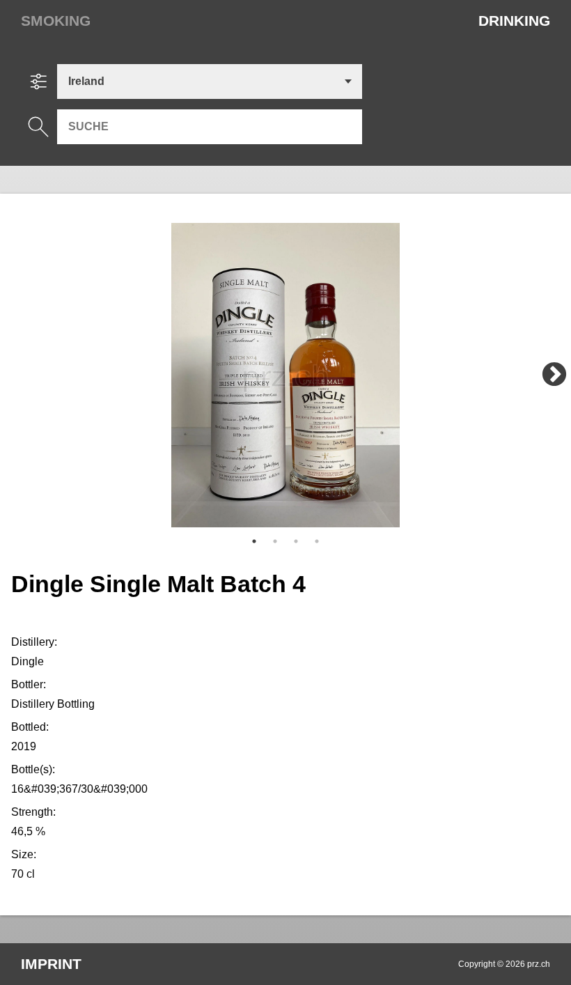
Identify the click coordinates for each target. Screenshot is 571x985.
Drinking (514, 21)
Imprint (51, 964)
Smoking (56, 21)
